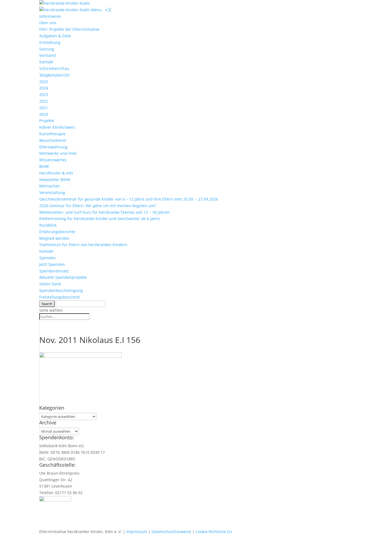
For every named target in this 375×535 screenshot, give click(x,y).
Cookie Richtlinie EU (213, 531)
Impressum (136, 531)
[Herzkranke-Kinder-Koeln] (65, 9)
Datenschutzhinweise (171, 531)
